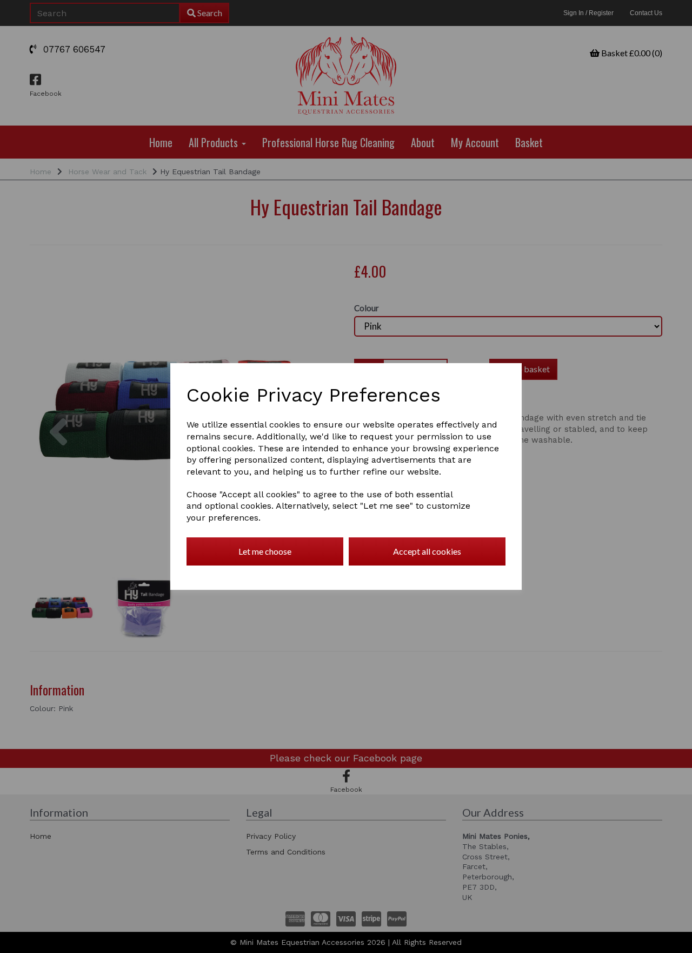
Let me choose (264, 551)
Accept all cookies (427, 551)
